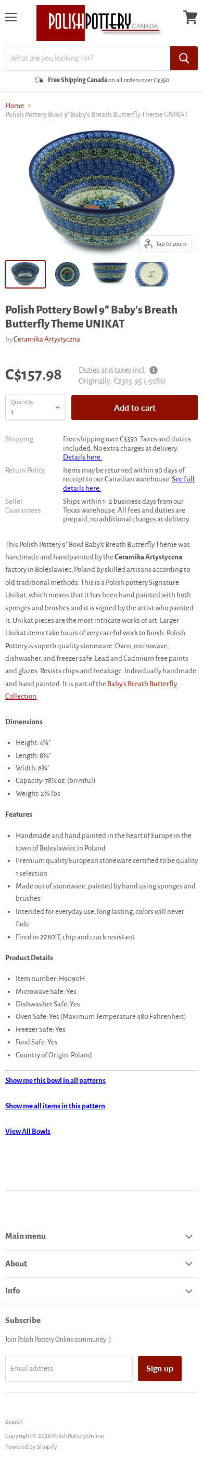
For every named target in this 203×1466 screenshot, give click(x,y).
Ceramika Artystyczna (47, 339)
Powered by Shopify (31, 1447)
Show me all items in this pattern (55, 1106)
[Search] (184, 58)
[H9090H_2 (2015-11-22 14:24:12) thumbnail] (109, 274)
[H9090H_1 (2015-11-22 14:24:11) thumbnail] (67, 274)
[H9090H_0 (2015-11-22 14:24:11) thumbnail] (151, 274)
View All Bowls (27, 1131)
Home (14, 106)
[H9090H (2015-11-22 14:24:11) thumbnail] (25, 274)
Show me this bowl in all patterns (55, 1080)
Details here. (82, 457)
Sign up (159, 1368)
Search (14, 1422)
